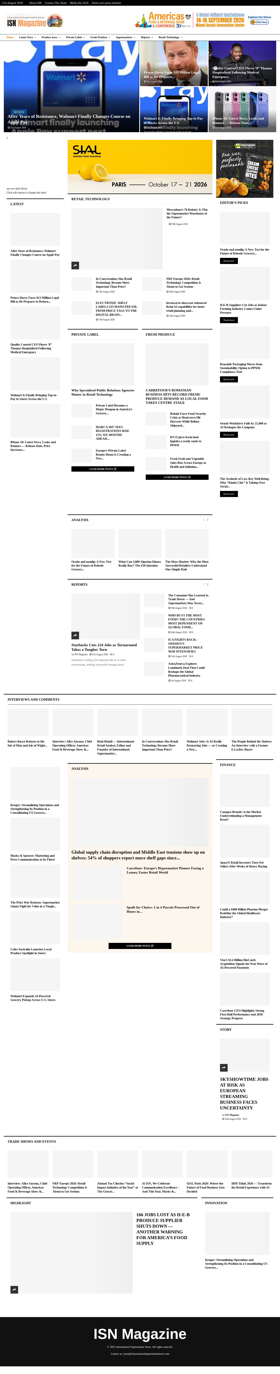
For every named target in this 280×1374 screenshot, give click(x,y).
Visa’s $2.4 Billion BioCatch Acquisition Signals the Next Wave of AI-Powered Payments (243, 963)
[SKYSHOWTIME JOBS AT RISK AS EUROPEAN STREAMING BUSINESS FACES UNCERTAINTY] (245, 1055)
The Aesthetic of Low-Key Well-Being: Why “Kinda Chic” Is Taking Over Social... (244, 482)
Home (10, 37)
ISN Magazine (81, 654)
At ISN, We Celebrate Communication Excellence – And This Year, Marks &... (160, 1187)
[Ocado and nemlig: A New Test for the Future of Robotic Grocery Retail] (93, 543)
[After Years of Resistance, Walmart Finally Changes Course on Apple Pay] (35, 229)
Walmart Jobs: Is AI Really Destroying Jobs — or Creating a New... (207, 745)
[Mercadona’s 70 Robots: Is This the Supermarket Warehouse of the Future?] (117, 238)
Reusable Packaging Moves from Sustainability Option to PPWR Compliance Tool (241, 368)
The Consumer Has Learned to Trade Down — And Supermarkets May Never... (188, 599)
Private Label (74, 37)
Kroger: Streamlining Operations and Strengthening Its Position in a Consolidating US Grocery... (34, 808)
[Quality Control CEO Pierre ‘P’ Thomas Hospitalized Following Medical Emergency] (35, 323)
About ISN (35, 2)
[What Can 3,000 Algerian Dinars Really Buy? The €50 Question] (140, 543)
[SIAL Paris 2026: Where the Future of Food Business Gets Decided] (207, 1164)
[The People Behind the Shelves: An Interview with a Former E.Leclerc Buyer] (251, 722)
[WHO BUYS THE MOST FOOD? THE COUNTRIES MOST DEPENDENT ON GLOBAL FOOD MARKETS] (154, 620)
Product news (49, 37)
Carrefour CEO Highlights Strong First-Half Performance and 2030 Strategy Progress (242, 1014)
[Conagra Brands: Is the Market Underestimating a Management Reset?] (245, 790)
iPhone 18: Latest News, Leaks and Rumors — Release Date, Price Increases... (33, 445)
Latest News (26, 37)
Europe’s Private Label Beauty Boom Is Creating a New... (113, 454)
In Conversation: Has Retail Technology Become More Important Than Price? (114, 282)
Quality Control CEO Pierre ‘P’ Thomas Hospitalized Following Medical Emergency (242, 72)
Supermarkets (124, 37)
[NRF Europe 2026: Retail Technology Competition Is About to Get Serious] (152, 284)
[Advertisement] (140, 501)
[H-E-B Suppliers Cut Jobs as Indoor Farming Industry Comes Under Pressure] (245, 283)
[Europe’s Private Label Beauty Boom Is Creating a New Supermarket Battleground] (81, 455)
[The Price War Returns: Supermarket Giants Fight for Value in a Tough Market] (35, 881)
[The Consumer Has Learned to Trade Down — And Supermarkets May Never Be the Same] (154, 600)
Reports (145, 37)
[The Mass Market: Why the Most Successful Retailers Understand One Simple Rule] (187, 543)
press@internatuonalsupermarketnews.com (146, 1353)
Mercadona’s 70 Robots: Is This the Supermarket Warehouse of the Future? (187, 213)
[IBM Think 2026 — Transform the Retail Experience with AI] (251, 1164)
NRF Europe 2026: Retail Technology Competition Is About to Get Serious (183, 282)
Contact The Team (56, 2)
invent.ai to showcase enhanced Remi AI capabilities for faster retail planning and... (186, 306)
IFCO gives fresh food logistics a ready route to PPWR (185, 441)
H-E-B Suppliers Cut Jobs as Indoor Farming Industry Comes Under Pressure (243, 308)
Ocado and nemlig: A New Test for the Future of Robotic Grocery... (91, 565)
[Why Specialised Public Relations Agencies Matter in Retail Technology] (102, 364)
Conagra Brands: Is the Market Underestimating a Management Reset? (241, 815)
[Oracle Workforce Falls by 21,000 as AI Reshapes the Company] (245, 402)
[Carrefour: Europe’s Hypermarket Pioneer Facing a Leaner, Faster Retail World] (97, 883)
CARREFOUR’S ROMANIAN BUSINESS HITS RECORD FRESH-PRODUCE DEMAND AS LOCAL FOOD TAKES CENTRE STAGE (177, 396)
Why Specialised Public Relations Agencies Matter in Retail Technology (102, 392)
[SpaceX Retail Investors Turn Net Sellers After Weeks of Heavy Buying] (245, 841)
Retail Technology (169, 37)
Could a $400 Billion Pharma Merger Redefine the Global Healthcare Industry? (244, 913)
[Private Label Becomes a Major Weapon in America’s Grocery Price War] (81, 410)
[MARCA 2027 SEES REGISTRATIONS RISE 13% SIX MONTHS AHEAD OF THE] (81, 432)
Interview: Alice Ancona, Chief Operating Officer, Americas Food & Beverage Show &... (72, 745)
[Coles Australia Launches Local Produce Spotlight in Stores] (35, 927)
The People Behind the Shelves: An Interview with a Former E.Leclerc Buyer (251, 745)
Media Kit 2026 (79, 2)
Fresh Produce (98, 37)
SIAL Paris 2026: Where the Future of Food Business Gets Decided (206, 1187)
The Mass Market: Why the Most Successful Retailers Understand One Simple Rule (186, 565)
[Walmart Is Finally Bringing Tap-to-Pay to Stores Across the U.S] (35, 373)
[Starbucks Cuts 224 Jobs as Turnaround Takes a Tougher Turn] (105, 616)
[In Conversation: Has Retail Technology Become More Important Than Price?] (81, 284)
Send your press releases (106, 2)
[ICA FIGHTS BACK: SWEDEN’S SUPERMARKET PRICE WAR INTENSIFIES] (154, 645)
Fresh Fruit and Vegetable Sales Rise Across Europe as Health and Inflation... (188, 462)
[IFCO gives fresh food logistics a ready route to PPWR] (156, 442)
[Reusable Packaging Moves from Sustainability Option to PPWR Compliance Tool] (245, 342)
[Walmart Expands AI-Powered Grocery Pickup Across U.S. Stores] (35, 974)
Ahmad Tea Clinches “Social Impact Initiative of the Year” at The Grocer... (117, 1187)
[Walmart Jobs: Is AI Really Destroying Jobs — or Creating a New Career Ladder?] (207, 722)
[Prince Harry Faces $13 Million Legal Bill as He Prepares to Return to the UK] (35, 276)
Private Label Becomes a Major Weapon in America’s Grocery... (114, 409)
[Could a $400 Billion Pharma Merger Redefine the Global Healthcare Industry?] (245, 887)
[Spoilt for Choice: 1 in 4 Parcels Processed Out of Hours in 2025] (97, 922)
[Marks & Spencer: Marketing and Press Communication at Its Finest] (35, 834)
